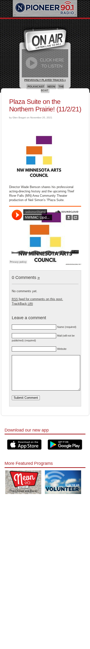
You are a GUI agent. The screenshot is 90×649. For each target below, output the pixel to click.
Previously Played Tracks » (45, 80)
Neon (51, 86)
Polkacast (36, 86)
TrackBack (22, 303)
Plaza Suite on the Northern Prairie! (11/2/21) (45, 105)
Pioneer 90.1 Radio (45, 9)
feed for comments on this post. (37, 299)
